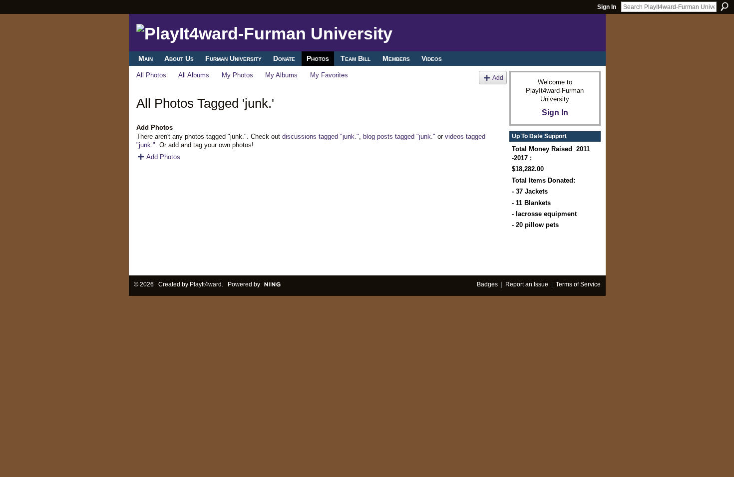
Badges (487, 284)
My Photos (237, 75)
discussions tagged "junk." (320, 136)
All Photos (151, 75)
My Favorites (329, 75)
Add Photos (163, 157)
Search (725, 6)
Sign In (606, 6)
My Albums (281, 75)
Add (497, 77)
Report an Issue (526, 284)
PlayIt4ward (206, 284)
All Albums (193, 75)
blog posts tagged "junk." (399, 136)
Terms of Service (578, 284)
